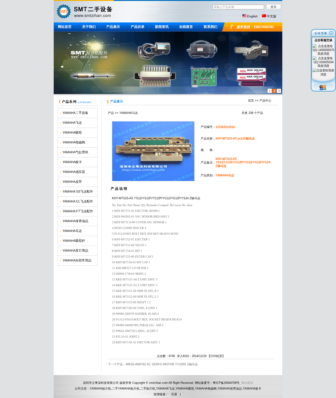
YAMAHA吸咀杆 (73, 240)
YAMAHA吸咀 (72, 132)
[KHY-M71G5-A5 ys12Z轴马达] (153, 180)
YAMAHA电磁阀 (73, 142)
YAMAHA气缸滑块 (75, 152)
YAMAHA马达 (72, 231)
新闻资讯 (162, 27)
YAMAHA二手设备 (75, 113)
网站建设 (247, 383)
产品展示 (113, 27)
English (252, 16)
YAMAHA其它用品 (75, 250)
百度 (174, 394)
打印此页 (216, 356)
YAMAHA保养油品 (75, 221)
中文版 (271, 16)
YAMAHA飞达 (72, 122)
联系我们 (210, 27)
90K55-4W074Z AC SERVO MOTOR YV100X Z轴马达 (162, 364)
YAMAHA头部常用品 (76, 260)
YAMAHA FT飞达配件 (77, 211)
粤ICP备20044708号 (226, 383)
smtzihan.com (158, 383)
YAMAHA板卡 (72, 162)
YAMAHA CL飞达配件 (77, 201)
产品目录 (137, 27)
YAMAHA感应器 (73, 172)
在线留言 (186, 27)
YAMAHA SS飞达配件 (77, 191)
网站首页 (65, 27)
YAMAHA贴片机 (100, 388)
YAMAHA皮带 (72, 181)
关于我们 (89, 27)
